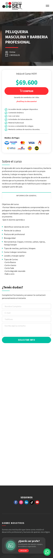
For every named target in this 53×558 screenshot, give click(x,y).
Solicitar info (26, 339)
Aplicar (23, 550)
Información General (26, 195)
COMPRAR (27, 91)
